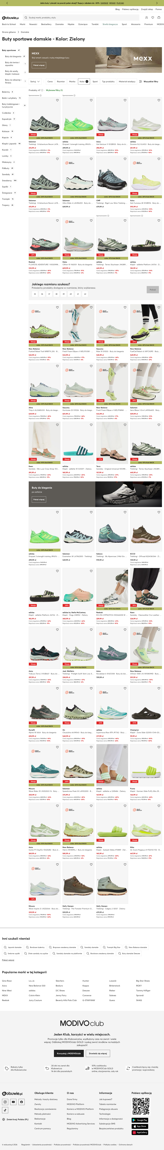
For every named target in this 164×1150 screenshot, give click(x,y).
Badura (59, 985)
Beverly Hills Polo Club (66, 1000)
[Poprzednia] (7, 3)
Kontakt (38, 1123)
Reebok (5, 1000)
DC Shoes (60, 990)
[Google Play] (140, 1120)
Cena (50, 81)
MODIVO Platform (75, 1104)
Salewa (112, 995)
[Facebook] (21, 1102)
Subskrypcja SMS (107, 1123)
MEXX (5, 995)
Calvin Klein (34, 995)
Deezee (86, 990)
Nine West (7, 990)
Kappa (86, 985)
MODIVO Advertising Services (81, 1123)
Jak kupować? (105, 1099)
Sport (95, 81)
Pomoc (159, 9)
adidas (32, 990)
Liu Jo (31, 980)
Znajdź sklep (147, 9)
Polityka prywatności (62, 1144)
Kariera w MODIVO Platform (80, 1109)
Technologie (104, 1114)
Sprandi (140, 995)
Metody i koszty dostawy (46, 1099)
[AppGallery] (140, 1132)
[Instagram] (5, 1102)
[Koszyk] (159, 17)
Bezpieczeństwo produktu (111, 1128)
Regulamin (25, 1144)
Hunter (86, 980)
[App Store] (140, 1126)
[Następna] (157, 3)
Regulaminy (72, 1128)
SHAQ (139, 1000)
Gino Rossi (7, 980)
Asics (4, 985)
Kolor (83, 81)
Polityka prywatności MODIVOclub (87, 1144)
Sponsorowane (34, 95)
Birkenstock (114, 985)
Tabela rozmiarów (107, 1104)
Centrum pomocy (42, 1128)
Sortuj (33, 81)
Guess (112, 1000)
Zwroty (37, 1104)
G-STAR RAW (89, 1000)
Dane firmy (72, 1099)
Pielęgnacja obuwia (108, 1109)
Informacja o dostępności (111, 1118)
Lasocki (112, 980)
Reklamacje (39, 1118)
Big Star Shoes (143, 980)
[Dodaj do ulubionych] (57, 100)
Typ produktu (108, 81)
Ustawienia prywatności (42, 1144)
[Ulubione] (153, 17)
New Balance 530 (37, 985)
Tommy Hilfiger (143, 990)
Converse (87, 995)
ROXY (139, 985)
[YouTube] (13, 1102)
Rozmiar (61, 81)
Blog (117, 9)
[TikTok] (5, 1110)
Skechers (60, 980)
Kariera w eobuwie (75, 1114)
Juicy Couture (35, 1000)
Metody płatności (42, 1114)
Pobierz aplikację (130, 9)
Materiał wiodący (127, 81)
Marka (72, 81)
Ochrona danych (125, 1144)
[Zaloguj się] (147, 17)
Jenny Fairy (61, 995)
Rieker (112, 990)
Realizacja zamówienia (45, 1109)
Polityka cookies (110, 1144)
